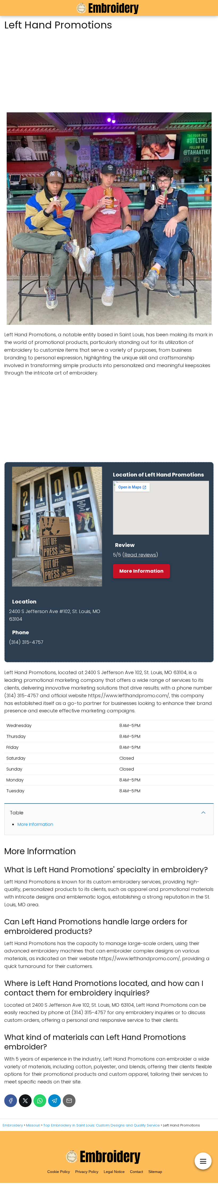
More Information (141, 571)
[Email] (69, 1100)
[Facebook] (10, 1100)
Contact (136, 1172)
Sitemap (155, 1172)
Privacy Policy (86, 1172)
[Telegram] (54, 1100)
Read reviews (140, 554)
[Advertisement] (109, 70)
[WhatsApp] (39, 1100)
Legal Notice (114, 1172)
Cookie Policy (58, 1172)
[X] (25, 1100)
